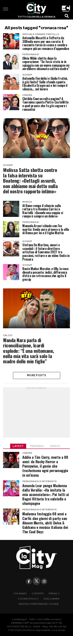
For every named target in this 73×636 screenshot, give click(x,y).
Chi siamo (20, 593)
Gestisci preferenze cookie (38, 604)
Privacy (54, 593)
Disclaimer (51, 598)
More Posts (36, 375)
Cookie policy (28, 598)
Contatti (38, 593)
